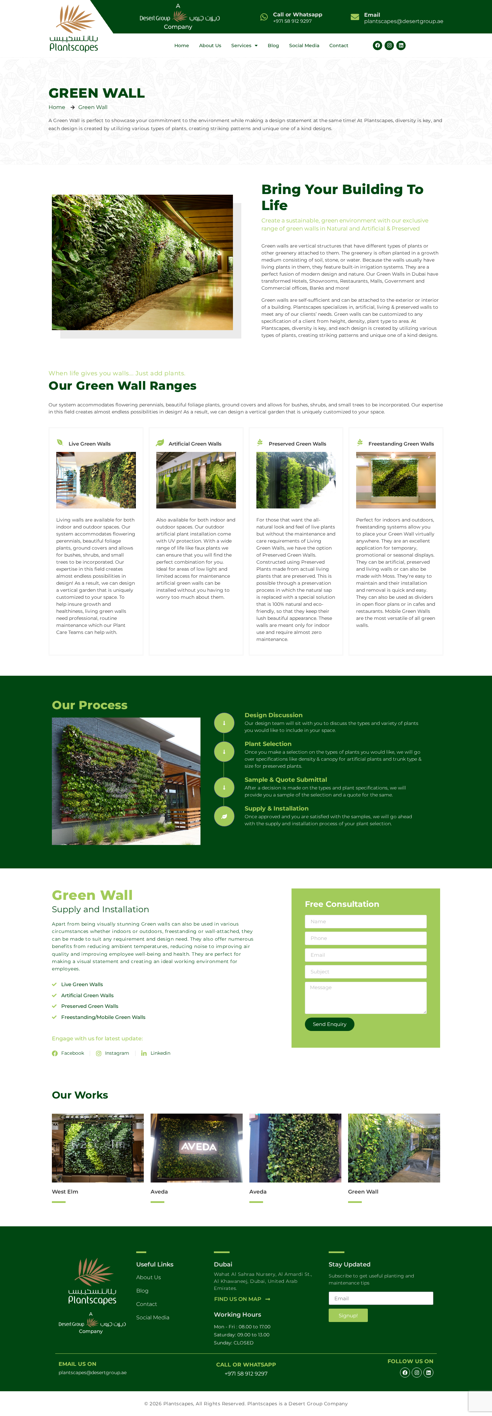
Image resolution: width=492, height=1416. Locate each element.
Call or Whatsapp (297, 14)
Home (181, 45)
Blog (273, 45)
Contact (338, 45)
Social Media (304, 45)
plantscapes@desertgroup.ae (403, 18)
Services (241, 45)
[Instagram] (389, 45)
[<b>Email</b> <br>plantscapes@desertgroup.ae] (355, 17)
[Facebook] (378, 45)
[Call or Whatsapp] (264, 17)
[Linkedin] (401, 45)
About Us (210, 45)
